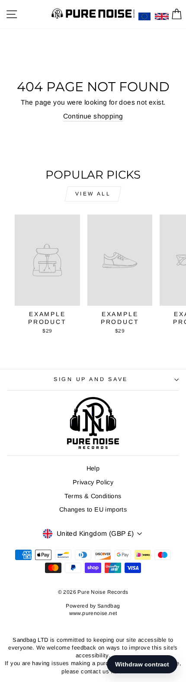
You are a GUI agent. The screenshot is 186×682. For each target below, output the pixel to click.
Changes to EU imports (93, 509)
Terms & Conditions (92, 496)
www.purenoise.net (93, 613)
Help (93, 468)
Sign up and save (91, 379)
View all (93, 194)
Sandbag (108, 606)
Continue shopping (93, 116)
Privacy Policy (93, 482)
